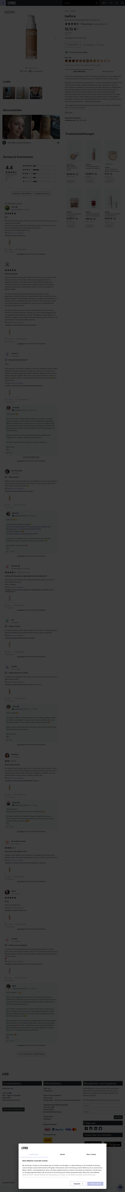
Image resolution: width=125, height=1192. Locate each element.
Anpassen (77, 1184)
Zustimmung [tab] (33, 1154)
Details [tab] (62, 1154)
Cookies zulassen (95, 1184)
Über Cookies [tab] (91, 1154)
